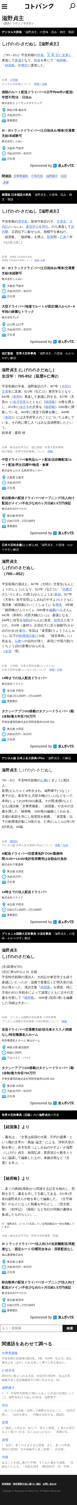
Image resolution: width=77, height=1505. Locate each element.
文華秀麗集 (21, 176)
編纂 (52, 610)
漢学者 (23, 221)
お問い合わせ (50, 1484)
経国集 (10, 65)
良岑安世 (19, 402)
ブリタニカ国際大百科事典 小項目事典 (26, 933)
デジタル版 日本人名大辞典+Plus (23, 758)
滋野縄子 (52, 176)
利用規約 (6, 1484)
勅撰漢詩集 (27, 636)
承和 (16, 397)
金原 (8, 651)
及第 (65, 55)
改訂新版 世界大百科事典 (19, 353)
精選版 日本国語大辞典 (16, 194)
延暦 (50, 237)
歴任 (45, 227)
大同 (64, 386)
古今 (26, 407)
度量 (6, 182)
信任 (64, 176)
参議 (18, 60)
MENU (4, 7)
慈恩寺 (59, 620)
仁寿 (63, 237)
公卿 (43, 780)
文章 (5, 391)
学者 (40, 55)
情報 (36, 83)
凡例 (44, 83)
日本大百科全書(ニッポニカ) (20, 544)
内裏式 (67, 589)
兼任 (22, 630)
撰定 (24, 65)
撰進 (59, 605)
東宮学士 (32, 227)
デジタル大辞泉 (12, 32)
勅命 (37, 60)
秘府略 (61, 60)
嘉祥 (8, 417)
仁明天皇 (37, 176)
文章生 (61, 221)
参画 (57, 594)
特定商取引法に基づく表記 (27, 1484)
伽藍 (26, 620)
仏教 (18, 641)
